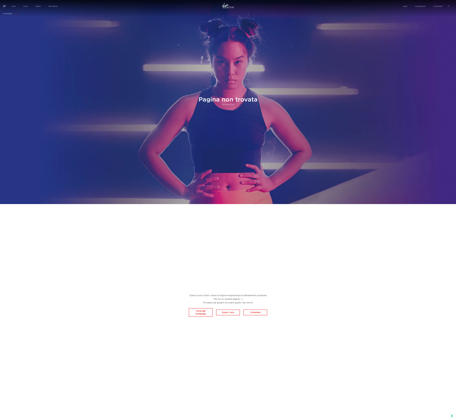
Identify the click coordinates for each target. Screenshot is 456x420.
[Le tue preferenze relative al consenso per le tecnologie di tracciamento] (452, 416)
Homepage (7, 13)
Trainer (38, 6)
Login (405, 6)
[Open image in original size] (228, 6)
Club (13, 6)
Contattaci (255, 312)
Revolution (53, 6)
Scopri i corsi (228, 312)
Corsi (25, 6)
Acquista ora (420, 6)
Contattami (438, 6)
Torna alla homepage (201, 312)
